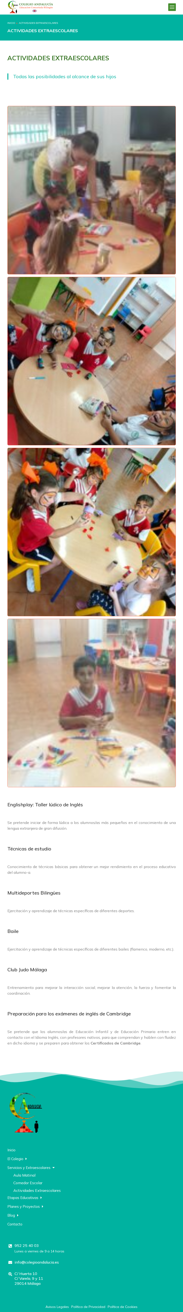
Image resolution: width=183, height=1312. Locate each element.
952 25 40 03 (27, 1245)
